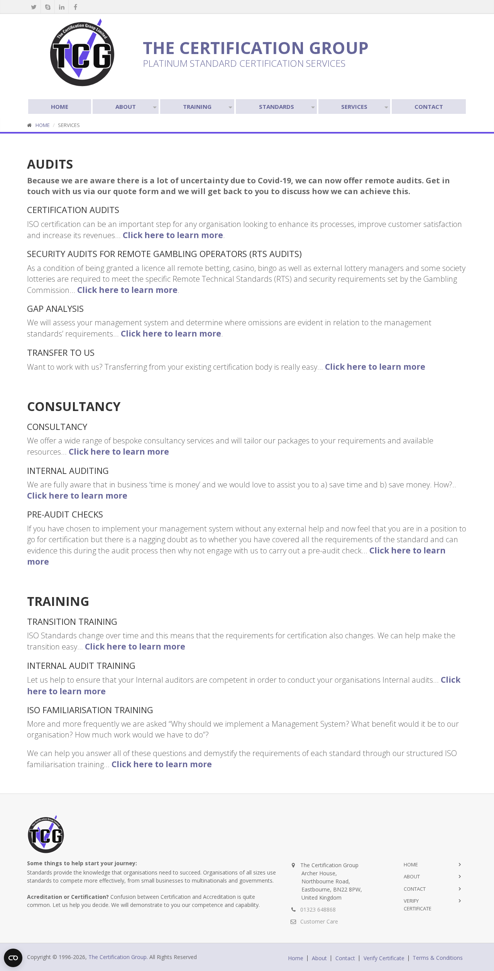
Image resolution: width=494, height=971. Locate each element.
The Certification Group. (118, 957)
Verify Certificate (384, 958)
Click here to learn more (173, 235)
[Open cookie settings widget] (13, 958)
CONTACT (428, 106)
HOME (59, 106)
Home (411, 864)
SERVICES (354, 106)
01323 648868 (318, 909)
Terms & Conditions (438, 958)
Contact (415, 888)
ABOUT (125, 106)
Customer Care (319, 921)
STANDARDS (276, 106)
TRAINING (197, 106)
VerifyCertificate (417, 904)
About (412, 876)
